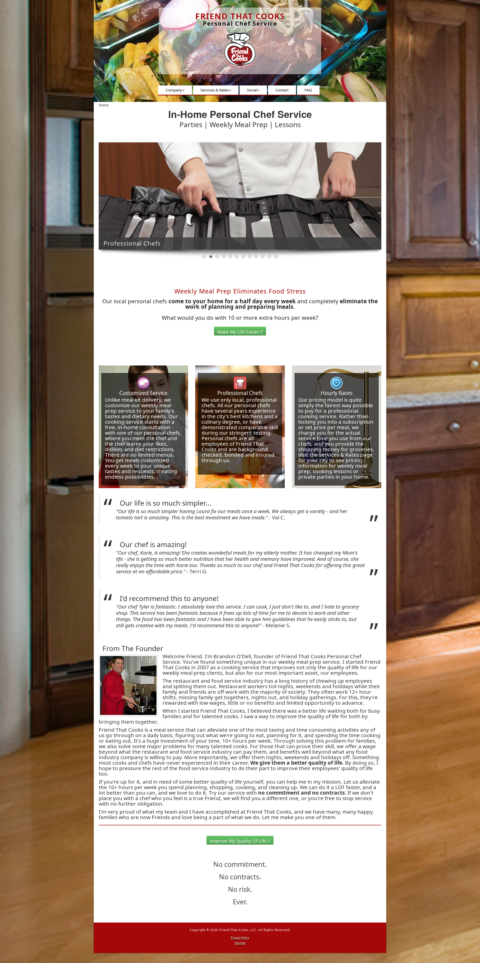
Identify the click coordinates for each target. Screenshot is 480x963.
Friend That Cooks (240, 16)
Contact (282, 89)
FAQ (308, 89)
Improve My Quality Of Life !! (240, 841)
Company (174, 89)
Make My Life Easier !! (240, 332)
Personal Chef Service (240, 23)
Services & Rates (214, 89)
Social (252, 89)
